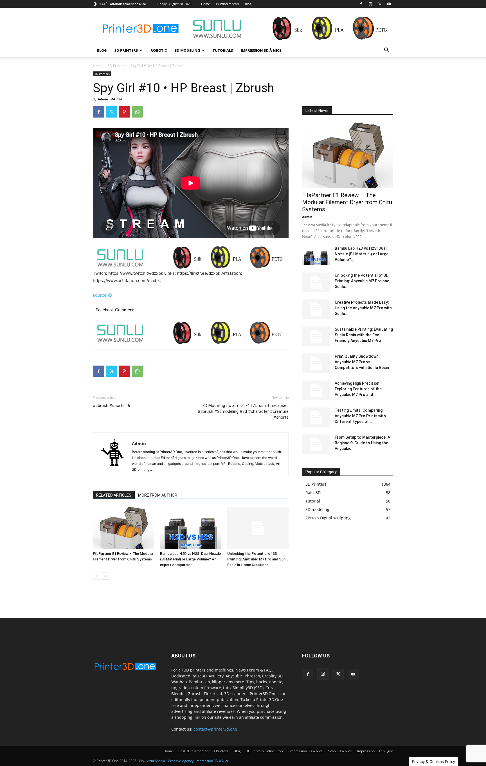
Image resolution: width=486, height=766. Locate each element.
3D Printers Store (227, 4)
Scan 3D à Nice (340, 751)
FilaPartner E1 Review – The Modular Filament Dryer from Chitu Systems (347, 202)
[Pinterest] (124, 112)
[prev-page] (96, 576)
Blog (248, 4)
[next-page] (105, 576)
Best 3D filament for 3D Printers (203, 751)
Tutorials (223, 50)
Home (205, 4)
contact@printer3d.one (215, 729)
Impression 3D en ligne (375, 751)
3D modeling (187, 50)
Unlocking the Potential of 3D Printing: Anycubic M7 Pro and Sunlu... (362, 281)
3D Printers (126, 50)
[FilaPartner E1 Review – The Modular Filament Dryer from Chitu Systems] (123, 528)
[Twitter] (379, 4)
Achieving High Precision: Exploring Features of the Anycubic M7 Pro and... (358, 389)
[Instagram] (370, 4)
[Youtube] (389, 4)
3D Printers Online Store (265, 751)
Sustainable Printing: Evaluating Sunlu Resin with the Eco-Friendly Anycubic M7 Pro (364, 335)
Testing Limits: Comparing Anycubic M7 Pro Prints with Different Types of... (360, 416)
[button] (386, 50)
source (100, 295)
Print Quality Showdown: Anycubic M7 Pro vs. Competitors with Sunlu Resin (362, 362)
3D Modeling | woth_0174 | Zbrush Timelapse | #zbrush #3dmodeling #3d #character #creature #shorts (243, 411)
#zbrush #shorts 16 (111, 405)
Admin (103, 99)
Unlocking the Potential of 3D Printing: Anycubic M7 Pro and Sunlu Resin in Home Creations (257, 559)
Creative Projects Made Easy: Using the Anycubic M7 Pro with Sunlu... (363, 308)
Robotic (158, 50)
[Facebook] (361, 4)
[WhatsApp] (137, 112)
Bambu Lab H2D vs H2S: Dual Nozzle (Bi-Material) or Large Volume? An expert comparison (190, 559)
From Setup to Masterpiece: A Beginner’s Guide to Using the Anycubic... (362, 443)
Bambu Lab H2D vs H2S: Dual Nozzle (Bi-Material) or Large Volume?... (361, 254)
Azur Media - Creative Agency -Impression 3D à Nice (188, 760)
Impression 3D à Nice (261, 50)
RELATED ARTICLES (113, 495)
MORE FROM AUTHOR (157, 495)
